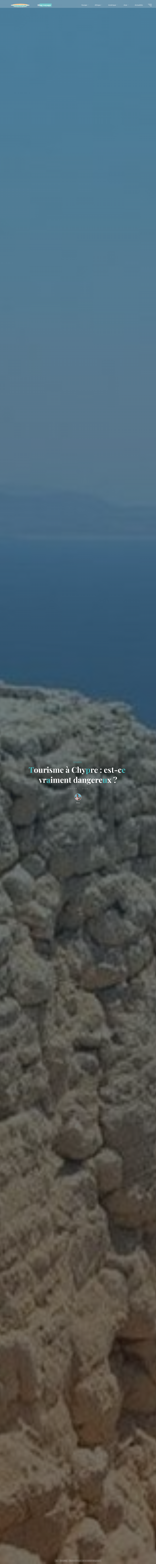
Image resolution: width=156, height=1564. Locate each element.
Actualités (77, 762)
